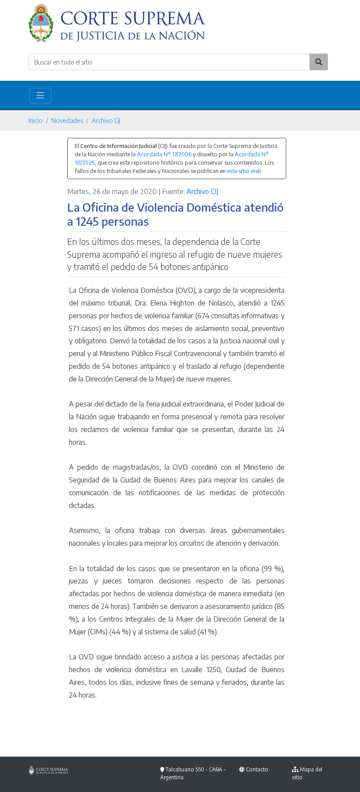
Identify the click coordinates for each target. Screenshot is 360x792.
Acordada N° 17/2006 (164, 154)
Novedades (67, 120)
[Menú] (40, 95)
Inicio (36, 120)
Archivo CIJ (106, 120)
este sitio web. (245, 170)
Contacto (257, 769)
